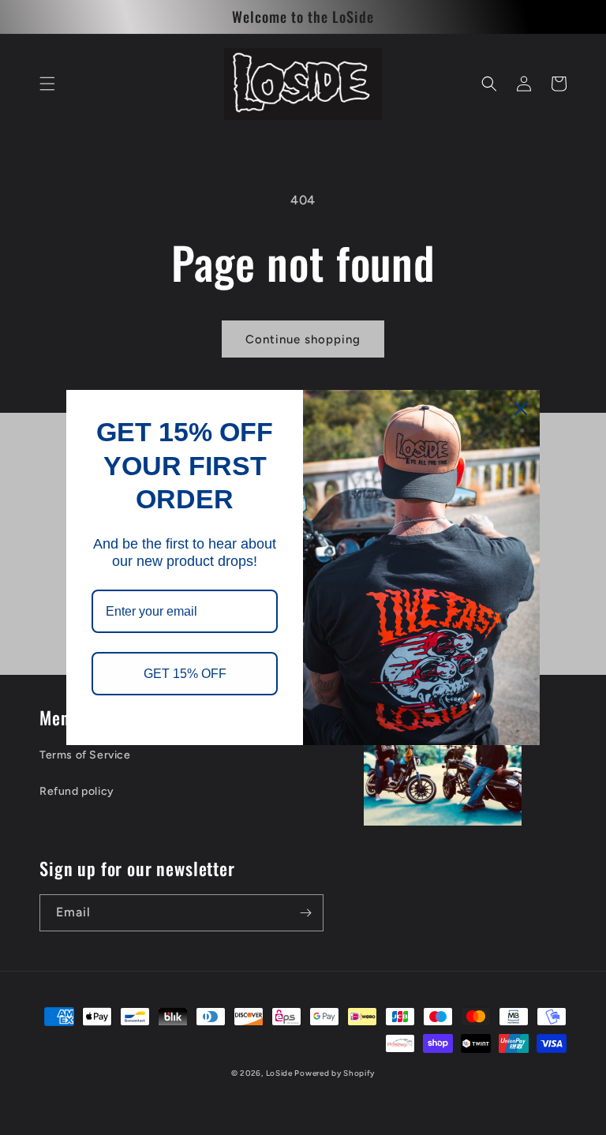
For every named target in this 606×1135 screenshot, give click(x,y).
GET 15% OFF (185, 673)
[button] (47, 83)
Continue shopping (303, 339)
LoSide (280, 1073)
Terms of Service (85, 755)
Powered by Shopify (334, 1073)
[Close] (521, 409)
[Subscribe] (305, 912)
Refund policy (76, 791)
